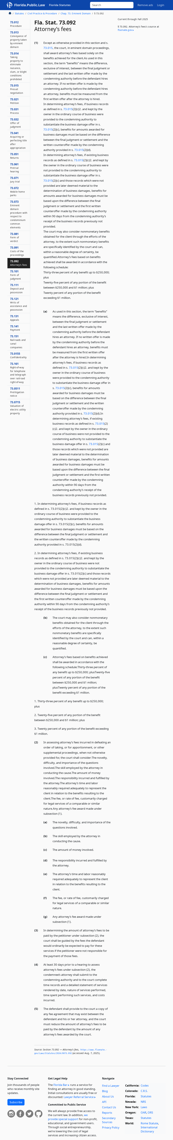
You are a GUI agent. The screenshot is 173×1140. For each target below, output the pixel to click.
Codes (145, 1085)
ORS (150, 1112)
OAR (143, 1112)
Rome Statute (149, 1123)
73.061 (14, 167)
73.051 (14, 155)
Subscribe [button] (16, 1102)
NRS (143, 1102)
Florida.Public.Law (29, 5)
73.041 (18, 140)
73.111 (17, 288)
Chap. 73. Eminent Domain (76, 13)
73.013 (18, 40)
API (104, 1102)
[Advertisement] (140, 60)
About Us (108, 1096)
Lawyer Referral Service (79, 1097)
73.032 (15, 123)
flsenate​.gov (125, 30)
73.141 (15, 328)
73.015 (48, 48)
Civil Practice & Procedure (42, 13)
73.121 (18, 304)
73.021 (14, 101)
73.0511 (17, 392)
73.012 (16, 23)
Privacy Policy (110, 1127)
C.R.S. (144, 1091)
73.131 (14, 317)
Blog (105, 1091)
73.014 (18, 66)
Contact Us (109, 1107)
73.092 (18, 262)
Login (160, 5)
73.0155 (18, 355)
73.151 (18, 341)
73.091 (17, 251)
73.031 (14, 111)
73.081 (14, 237)
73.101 (15, 274)
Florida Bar (60, 1085)
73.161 (18, 373)
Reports (107, 1113)
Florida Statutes (60, 5)
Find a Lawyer (110, 1086)
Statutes (19, 13)
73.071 (15, 179)
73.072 (17, 191)
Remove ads (145, 5)
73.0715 (18, 407)
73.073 (18, 214)
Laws (144, 1107)
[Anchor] (45, 302)
